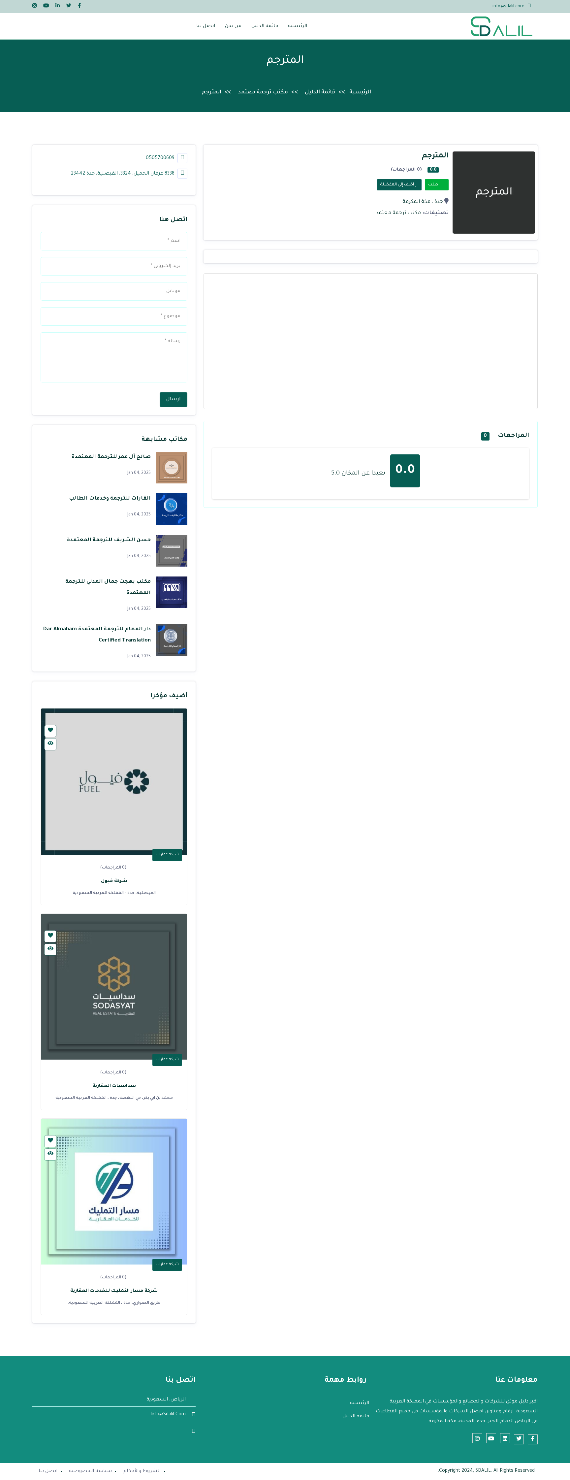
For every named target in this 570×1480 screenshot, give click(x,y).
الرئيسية (297, 26)
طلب (433, 184)
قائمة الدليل (264, 26)
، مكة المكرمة (417, 202)
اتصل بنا (205, 26)
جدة (438, 202)
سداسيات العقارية (114, 1086)
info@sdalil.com (508, 6)
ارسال (173, 399)
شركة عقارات (167, 855)
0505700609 (161, 158)
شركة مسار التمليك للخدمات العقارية (114, 1291)
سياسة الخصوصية (90, 1471)
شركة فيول (114, 881)
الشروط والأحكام (142, 1471)
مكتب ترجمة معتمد (263, 92)
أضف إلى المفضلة (397, 184)
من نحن (233, 26)
